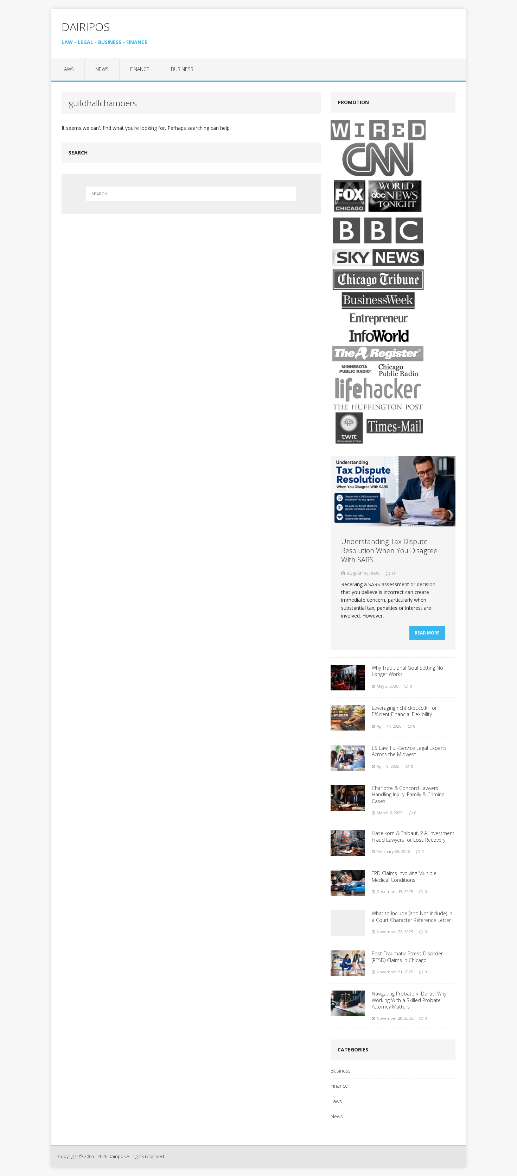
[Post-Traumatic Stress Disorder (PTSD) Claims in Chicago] (348, 972)
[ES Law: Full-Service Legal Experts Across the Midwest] (348, 766)
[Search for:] (191, 193)
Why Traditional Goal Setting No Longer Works (407, 670)
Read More (427, 633)
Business (182, 69)
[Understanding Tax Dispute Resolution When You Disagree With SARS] (393, 522)
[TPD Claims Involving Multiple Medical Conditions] (348, 892)
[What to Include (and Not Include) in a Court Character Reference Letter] (348, 932)
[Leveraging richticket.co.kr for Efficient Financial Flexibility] (348, 726)
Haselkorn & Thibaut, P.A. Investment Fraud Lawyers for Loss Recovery (413, 836)
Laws (68, 69)
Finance (139, 69)
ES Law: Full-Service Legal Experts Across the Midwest (409, 751)
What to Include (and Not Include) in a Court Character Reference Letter (412, 916)
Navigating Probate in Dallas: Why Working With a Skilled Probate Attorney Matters (409, 1000)
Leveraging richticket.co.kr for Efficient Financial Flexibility (404, 710)
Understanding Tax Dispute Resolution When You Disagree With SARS (389, 550)
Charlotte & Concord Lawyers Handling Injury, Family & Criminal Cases (409, 794)
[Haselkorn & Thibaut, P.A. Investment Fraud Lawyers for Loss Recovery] (348, 851)
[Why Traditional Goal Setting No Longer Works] (348, 686)
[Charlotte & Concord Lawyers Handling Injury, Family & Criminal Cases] (348, 806)
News (102, 69)
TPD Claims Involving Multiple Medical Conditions (404, 876)
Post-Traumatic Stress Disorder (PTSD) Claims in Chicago (407, 956)
